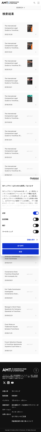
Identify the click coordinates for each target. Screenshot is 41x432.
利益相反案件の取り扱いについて (22, 421)
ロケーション (6, 409)
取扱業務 (5, 396)
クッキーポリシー (17, 412)
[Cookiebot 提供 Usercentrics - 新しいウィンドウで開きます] (30, 178)
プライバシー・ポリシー (19, 400)
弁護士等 (5, 391)
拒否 (20, 252)
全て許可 (20, 246)
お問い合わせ (6, 414)
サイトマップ (16, 391)
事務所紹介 (5, 405)
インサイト (5, 400)
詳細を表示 (31, 239)
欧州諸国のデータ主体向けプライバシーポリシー (25, 406)
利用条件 (14, 396)
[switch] (36, 219)
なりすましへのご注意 (19, 416)
